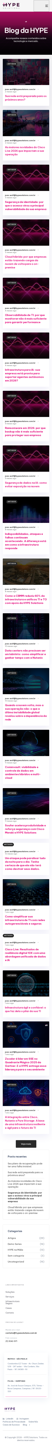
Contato (10, 1313)
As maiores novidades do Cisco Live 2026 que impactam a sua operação (25, 1184)
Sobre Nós (33, 1422)
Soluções (10, 1292)
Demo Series (14, 1244)
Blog (25, 1425)
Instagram (24, 1418)
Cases (9, 1308)
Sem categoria (16, 1255)
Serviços (10, 1297)
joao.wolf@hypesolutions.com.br (20, 89)
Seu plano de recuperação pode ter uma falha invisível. (25, 1165)
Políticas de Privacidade (14, 1422)
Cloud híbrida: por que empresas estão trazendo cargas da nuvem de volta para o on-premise (26, 1210)
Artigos (12, 64)
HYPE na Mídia (15, 1249)
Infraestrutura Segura (12, 1302)
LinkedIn (9, 1418)
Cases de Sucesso (11, 1425)
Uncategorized (16, 1261)
